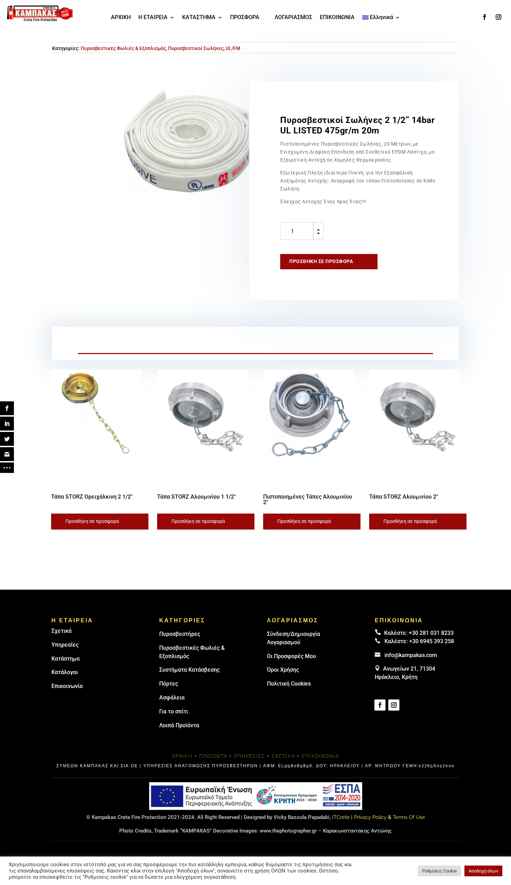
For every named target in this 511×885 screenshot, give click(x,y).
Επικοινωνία (67, 686)
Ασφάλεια (172, 697)
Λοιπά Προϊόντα (179, 725)
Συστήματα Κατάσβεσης (189, 669)
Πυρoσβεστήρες (179, 634)
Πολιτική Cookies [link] (289, 683)
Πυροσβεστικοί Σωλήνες (196, 48)
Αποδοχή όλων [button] (483, 871)
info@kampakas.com (410, 655)
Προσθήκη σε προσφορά (321, 261)
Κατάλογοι (64, 672)
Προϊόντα (213, 756)
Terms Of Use (409, 817)
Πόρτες (168, 683)
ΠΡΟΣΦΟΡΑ (244, 18)
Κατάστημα (65, 658)
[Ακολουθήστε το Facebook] (484, 17)
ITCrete (341, 817)
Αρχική (182, 756)
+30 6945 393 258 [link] (431, 641)
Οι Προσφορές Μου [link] (291, 656)
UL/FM (233, 48)
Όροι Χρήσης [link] (283, 669)
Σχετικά (61, 631)
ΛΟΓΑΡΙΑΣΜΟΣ (293, 18)
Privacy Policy (370, 817)
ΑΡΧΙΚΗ (121, 18)
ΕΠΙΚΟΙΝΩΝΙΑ (337, 18)
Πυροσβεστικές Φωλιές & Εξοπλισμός (123, 48)
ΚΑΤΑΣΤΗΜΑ (199, 18)
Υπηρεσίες (65, 644)
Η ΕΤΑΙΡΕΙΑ (153, 18)
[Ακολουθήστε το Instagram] (498, 17)
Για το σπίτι (173, 711)
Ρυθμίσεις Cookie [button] (439, 871)
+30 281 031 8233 (431, 633)
